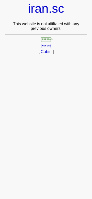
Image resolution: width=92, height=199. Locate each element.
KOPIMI (46, 45)
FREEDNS (47, 39)
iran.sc (46, 8)
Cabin (46, 51)
